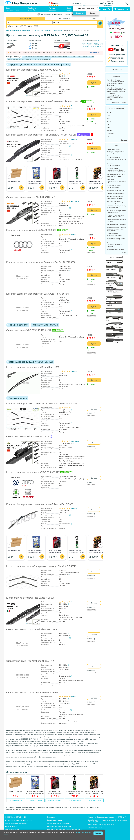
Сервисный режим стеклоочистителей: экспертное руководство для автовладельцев (116, 158)
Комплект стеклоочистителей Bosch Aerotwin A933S (33, 69)
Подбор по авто (25, 18)
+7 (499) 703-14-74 (120, 817)
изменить (83, 5)
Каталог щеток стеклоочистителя (15, 823)
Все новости (115, 102)
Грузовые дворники (52, 9)
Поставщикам (51, 817)
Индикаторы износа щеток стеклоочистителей (116, 239)
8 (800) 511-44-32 (105, 3)
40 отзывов (75, 201)
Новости (116, 76)
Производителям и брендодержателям (59, 826)
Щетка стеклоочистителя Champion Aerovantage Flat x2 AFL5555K (41, 566)
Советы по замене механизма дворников (114, 234)
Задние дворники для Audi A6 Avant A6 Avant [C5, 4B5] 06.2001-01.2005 (29, 59)
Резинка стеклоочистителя (86, 57)
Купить (94, 82)
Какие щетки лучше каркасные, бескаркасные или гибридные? (115, 151)
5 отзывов (74, 74)
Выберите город (79, 3)
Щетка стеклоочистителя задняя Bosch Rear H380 (32, 367)
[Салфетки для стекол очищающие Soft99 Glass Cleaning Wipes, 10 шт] (36, 173)
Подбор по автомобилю (32, 9)
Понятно (98, 833)
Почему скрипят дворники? (116, 249)
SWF (108, 136)
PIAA (108, 115)
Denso (109, 118)
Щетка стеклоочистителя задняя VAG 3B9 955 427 (33, 472)
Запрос (94, 409)
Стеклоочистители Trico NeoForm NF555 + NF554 (32, 692)
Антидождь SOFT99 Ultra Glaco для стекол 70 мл (97, 183)
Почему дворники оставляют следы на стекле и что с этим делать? (116, 228)
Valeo (108, 127)
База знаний (69, 9)
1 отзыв (73, 106)
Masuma (109, 130)
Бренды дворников (116, 108)
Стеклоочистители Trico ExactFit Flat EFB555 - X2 (32, 629)
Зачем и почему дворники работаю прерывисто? (115, 216)
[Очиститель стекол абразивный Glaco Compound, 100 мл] (56, 173)
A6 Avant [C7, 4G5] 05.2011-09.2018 (93, 46)
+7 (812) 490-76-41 (96, 821)
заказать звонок (108, 5)
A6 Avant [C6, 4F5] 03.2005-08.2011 (93, 45)
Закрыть (92, 13)
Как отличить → (96, 53)
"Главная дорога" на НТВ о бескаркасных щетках (116, 175)
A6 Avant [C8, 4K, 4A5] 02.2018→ (92, 43)
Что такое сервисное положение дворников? (115, 202)
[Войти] (126, 3)
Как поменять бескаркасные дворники (116, 220)
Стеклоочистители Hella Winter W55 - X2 (27, 436)
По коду (93, 18)
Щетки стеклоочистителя (12, 9)
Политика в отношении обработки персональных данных (64, 829)
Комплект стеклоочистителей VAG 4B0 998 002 (31, 230)
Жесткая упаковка (14, 181)
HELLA (109, 112)
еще (97, 40)
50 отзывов (75, 441)
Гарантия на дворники (12, 829)
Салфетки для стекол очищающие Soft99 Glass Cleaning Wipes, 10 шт (35, 792)
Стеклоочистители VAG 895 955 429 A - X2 (28, 330)
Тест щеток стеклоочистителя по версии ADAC (116, 180)
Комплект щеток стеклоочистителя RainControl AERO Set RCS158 (41, 134)
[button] (9, 176)
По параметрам (64, 18)
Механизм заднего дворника (116, 224)
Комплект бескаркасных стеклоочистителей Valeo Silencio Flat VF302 (43, 403)
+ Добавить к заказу (15, 800)
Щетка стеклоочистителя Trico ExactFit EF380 (30, 597)
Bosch (109, 121)
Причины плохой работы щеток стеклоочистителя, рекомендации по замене (115, 191)
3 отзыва (74, 371)
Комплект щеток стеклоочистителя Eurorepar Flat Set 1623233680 (40, 262)
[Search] (100, 23)
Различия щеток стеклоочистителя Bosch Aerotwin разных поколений (116, 170)
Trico (108, 124)
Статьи (117, 146)
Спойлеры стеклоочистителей (113, 164)
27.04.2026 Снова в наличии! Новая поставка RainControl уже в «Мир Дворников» (115, 82)
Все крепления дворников (114, 344)
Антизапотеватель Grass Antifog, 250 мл (75, 792)
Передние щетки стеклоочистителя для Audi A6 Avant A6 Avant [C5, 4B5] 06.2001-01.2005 (49, 57)
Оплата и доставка (11, 826)
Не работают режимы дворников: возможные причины (114, 244)
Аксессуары (101, 9)
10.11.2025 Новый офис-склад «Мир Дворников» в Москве (115, 97)
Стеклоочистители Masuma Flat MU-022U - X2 (30, 197)
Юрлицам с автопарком (54, 820)
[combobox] (29, 22)
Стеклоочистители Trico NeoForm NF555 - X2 (30, 661)
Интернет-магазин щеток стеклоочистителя (19, 820)
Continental (110, 133)
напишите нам (88, 764)
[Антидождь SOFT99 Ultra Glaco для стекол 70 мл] (97, 173)
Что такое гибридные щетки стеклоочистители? (116, 211)
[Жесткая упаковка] (15, 173)
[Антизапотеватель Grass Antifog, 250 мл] (77, 173)
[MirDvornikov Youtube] (117, 53)
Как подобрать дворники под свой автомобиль (116, 206)
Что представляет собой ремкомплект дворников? (115, 197)
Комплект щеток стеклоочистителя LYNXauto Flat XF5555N (37, 293)
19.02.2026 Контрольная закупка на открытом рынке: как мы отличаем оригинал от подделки (116, 90)
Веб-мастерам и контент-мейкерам (58, 823)
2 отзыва (74, 139)
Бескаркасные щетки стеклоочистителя (114, 186)
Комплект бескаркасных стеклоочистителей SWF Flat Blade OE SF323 (43, 101)
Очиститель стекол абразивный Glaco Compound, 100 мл (55, 183)
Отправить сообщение (95, 828)
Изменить (79, 13)
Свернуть (124, 102)
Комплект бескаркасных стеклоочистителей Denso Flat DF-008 (39, 504)
